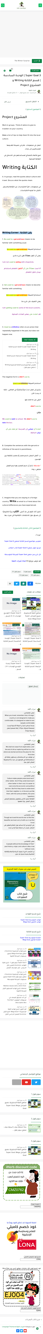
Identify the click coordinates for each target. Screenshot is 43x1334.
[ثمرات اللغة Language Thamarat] (21, 5)
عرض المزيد (7, 592)
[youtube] (26, 1082)
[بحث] (2, 5)
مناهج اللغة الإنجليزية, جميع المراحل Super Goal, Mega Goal (32, 616)
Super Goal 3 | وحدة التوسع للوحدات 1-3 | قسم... (13, 666)
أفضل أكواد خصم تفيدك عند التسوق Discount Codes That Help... (17, 61)
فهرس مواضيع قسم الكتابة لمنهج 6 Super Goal (22, 541)
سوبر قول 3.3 (23, 575)
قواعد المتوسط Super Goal (31, 920)
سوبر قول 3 (35, 70)
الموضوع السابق (33, 110)
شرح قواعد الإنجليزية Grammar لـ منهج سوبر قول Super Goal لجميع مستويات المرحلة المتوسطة (14, 977)
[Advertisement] (21, 34)
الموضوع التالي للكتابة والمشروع (27, 528)
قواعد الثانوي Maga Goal (32, 922)
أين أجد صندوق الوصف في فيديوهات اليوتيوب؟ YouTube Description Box (16, 1000)
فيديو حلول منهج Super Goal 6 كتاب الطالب (24, 548)
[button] (30, 584)
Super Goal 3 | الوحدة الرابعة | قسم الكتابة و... (32, 666)
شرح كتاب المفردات (32, 1319)
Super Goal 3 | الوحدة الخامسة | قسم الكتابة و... (12, 641)
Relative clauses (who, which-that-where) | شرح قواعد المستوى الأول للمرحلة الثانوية (14, 988)
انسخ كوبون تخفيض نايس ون (30, 1308)
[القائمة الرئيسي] (40, 5)
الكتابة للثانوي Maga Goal (32, 940)
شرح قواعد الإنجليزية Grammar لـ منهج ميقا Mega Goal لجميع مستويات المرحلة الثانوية (15, 953)
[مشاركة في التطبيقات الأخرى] (10, 584)
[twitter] (36, 1082)
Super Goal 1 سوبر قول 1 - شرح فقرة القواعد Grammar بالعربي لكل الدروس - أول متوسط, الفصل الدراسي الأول (14, 965)
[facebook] (17, 1330)
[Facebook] (16, 1082)
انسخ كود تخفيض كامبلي (32, 1257)
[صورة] (34, 952)
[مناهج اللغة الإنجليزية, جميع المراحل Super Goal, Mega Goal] (34, 1103)
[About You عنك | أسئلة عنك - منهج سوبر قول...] (34, 1128)
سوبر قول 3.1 (16, 572)
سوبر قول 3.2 (35, 575)
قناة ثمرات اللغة (19, 561)
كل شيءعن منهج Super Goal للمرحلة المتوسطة (23, 555)
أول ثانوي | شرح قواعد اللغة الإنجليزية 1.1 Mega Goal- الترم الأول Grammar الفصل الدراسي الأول (14, 1012)
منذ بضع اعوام (30, 344)
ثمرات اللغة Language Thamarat (13, 1327)
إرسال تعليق (33, 686)
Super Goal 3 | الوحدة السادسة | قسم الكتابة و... (32, 641)
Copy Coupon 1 (35, 1204)
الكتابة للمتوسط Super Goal (30, 938)
